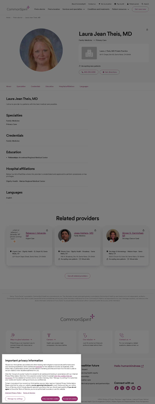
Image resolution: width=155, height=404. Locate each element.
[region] (41, 378)
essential (39, 366)
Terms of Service (29, 393)
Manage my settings (15, 399)
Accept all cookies (70, 399)
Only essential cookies (50, 399)
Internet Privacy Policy (13, 393)
